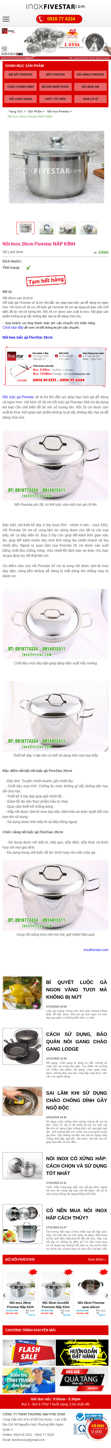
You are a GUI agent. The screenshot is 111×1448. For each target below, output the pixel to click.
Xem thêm (96, 1260)
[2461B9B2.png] (68, 228)
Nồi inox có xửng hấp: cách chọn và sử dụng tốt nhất (76, 1166)
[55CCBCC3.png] (25, 228)
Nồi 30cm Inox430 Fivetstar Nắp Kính (56, 1305)
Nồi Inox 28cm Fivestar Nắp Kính (20, 1305)
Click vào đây (13, 328)
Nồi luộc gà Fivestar (18, 397)
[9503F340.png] (47, 228)
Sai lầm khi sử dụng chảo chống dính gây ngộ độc (76, 1100)
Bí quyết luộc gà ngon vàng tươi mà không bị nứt (76, 990)
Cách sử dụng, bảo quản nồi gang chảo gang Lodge (76, 1042)
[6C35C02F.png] (89, 228)
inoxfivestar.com (96, 950)
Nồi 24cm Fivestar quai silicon (91, 1305)
